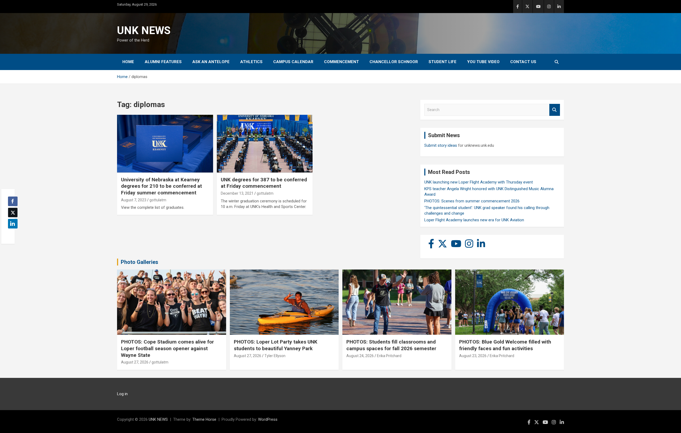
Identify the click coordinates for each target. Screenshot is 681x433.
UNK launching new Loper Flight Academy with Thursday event (478, 182)
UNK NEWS (144, 30)
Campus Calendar (293, 61)
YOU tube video (483, 61)
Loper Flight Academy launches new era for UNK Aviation (474, 220)
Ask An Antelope (211, 61)
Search (554, 110)
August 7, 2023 (133, 200)
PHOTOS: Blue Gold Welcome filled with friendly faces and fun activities (505, 345)
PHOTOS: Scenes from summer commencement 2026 (472, 201)
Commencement (341, 61)
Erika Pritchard (389, 356)
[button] (11, 234)
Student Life (442, 61)
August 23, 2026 (473, 356)
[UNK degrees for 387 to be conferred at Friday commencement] (265, 144)
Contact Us (523, 61)
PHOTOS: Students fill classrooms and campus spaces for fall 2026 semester (391, 345)
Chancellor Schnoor (393, 61)
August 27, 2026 (134, 362)
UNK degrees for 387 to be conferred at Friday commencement (264, 183)
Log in (122, 393)
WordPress (267, 419)
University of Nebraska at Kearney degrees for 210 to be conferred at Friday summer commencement (161, 186)
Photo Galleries (139, 262)
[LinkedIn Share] (13, 223)
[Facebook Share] (13, 201)
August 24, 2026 (360, 356)
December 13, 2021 (237, 193)
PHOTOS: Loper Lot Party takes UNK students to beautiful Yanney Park (275, 345)
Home (128, 61)
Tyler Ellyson (274, 356)
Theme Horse (204, 419)
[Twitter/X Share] (13, 212)
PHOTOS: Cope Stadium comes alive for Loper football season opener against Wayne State (167, 348)
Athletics (251, 61)
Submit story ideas (440, 145)
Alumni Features (163, 61)
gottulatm (158, 200)
